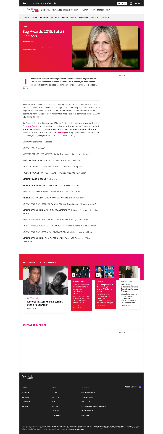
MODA (92, 10)
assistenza (121, 426)
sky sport (26, 392)
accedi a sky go (131, 387)
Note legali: (85, 387)
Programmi (56, 415)
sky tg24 (25, 397)
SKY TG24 (110, 10)
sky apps (55, 397)
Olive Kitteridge (59, 132)
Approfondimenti (69, 17)
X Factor (84, 10)
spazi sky (55, 411)
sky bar (55, 406)
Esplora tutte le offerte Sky (44, 3)
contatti (129, 426)
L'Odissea (45, 10)
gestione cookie (88, 392)
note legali (86, 402)
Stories (100, 10)
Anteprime (44, 17)
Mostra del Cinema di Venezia (65, 10)
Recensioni (83, 17)
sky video (26, 402)
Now (53, 402)
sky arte (25, 406)
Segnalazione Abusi (77, 429)
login (137, 3)
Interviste (55, 17)
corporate (86, 415)
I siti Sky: (25, 387)
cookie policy (87, 397)
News (34, 17)
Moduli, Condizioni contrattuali (52, 426)
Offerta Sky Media (89, 411)
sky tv (54, 392)
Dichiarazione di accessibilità (93, 406)
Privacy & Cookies (68, 426)
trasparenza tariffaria (111, 426)
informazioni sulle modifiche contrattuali (87, 426)
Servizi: (54, 387)
